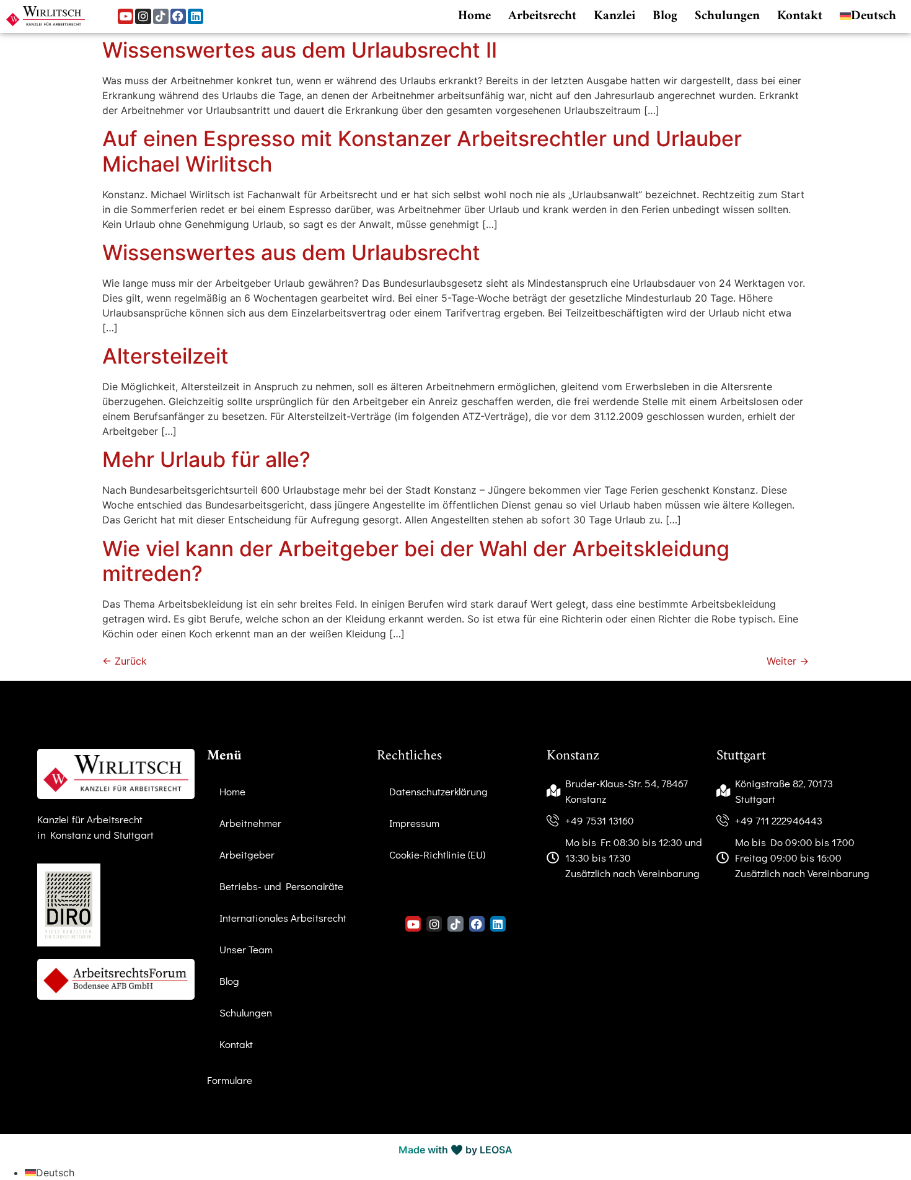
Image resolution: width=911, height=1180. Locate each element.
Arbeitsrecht (542, 16)
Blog (665, 16)
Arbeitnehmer (250, 823)
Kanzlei (614, 16)
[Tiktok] (161, 16)
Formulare (229, 1080)
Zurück (124, 661)
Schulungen (727, 16)
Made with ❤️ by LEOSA (455, 1149)
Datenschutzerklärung (438, 791)
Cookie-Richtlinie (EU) (437, 854)
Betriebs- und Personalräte (281, 886)
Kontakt (799, 16)
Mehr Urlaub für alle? (206, 459)
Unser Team (246, 949)
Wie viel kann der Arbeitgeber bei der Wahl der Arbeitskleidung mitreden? (415, 561)
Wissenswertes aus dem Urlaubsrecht (291, 252)
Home (474, 16)
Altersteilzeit (165, 356)
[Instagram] (143, 16)
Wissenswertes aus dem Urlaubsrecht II (299, 50)
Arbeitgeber (247, 854)
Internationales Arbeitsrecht (282, 918)
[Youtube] (125, 16)
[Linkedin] (195, 16)
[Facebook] (178, 16)
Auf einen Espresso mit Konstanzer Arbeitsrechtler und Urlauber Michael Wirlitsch (422, 151)
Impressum (414, 823)
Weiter (788, 661)
